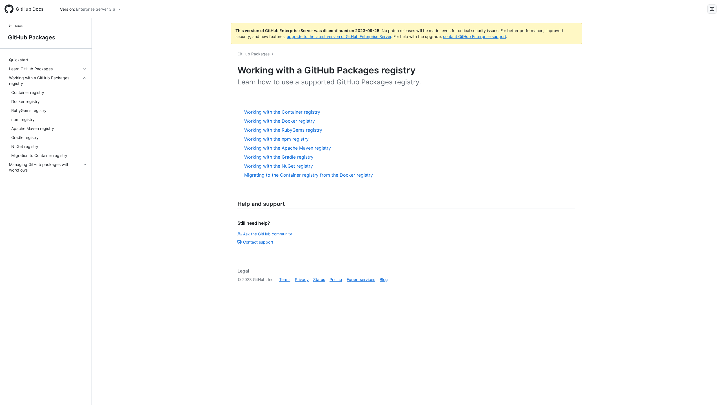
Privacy (302, 279)
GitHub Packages (31, 37)
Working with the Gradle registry (278, 157)
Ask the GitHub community (267, 233)
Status (319, 279)
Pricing (336, 279)
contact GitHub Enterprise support (474, 36)
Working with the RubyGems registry (283, 130)
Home (18, 26)
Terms (284, 279)
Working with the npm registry (276, 139)
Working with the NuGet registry (278, 166)
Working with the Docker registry (279, 121)
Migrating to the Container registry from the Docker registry (308, 175)
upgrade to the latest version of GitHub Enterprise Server (339, 36)
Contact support (258, 242)
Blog (384, 279)
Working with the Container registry (282, 112)
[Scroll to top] (708, 392)
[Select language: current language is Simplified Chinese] (711, 9)
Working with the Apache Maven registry (287, 148)
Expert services (361, 279)
